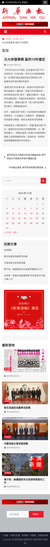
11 (13, 213)
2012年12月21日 (14, 65)
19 (19, 218)
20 (25, 218)
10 (7, 213)
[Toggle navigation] (5, 32)
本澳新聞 (8, 401)
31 (7, 228)
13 (25, 213)
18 (13, 218)
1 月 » (15, 232)
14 (31, 213)
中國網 (33, 535)
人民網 (5, 535)
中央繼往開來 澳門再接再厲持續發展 (27, 167)
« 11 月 (7, 232)
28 (31, 223)
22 (37, 218)
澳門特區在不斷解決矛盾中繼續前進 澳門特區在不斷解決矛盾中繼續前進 (26, 157)
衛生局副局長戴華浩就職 (15, 256)
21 (31, 218)
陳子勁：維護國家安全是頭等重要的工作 (23, 269)
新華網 (25, 535)
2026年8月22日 (13, 376)
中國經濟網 (43, 535)
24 (7, 223)
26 (19, 223)
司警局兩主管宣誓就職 (14, 263)
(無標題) (8, 250)
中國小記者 (15, 535)
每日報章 (8, 369)
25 (13, 223)
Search (43, 181)
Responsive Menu (45, 2)
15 (37, 213)
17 (7, 218)
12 (19, 213)
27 (25, 223)
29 (37, 223)
